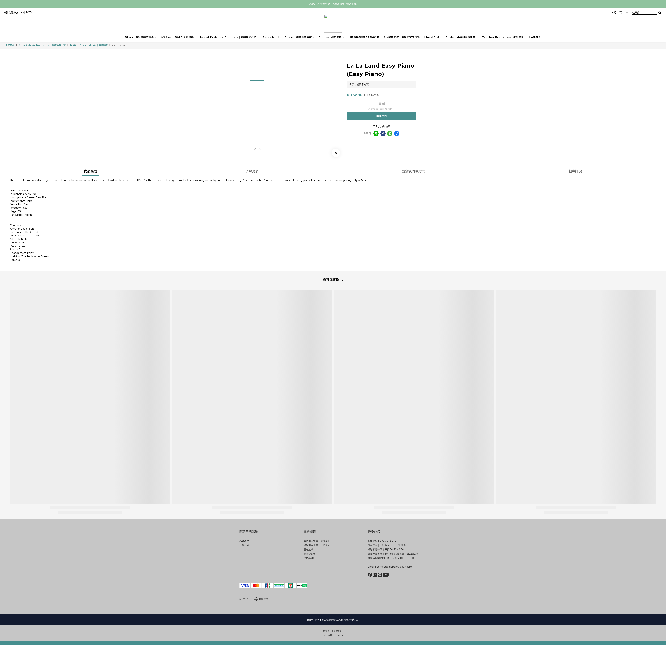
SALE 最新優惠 (184, 37)
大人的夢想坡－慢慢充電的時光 (401, 37)
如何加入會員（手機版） (317, 545)
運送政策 (308, 549)
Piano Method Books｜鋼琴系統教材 (287, 37)
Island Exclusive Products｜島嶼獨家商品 (228, 37)
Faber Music (119, 45)
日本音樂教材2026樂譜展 (363, 37)
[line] (376, 133)
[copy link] (396, 133)
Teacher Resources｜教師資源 (503, 37)
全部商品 (10, 45)
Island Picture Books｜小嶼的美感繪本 (449, 37)
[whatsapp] (389, 133)
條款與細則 (310, 558)
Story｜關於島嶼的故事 (139, 37)
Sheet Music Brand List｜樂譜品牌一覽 (42, 45)
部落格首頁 (534, 37)
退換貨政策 (310, 553)
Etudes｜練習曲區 (330, 37)
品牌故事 (244, 540)
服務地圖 (244, 545)
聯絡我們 (381, 116)
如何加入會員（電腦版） (317, 540)
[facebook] (383, 133)
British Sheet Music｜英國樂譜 (89, 45)
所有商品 (165, 37)
